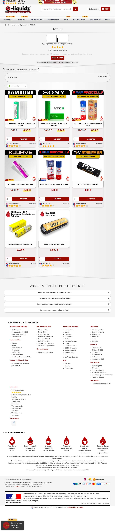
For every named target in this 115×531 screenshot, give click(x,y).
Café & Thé (15, 352)
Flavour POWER (71, 346)
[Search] (75, 9)
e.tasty (67, 332)
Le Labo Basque (70, 341)
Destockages (16, 330)
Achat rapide (16, 336)
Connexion (94, 9)
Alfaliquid (68, 336)
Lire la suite (57, 58)
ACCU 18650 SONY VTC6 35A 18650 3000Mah (54, 124)
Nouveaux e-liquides (45, 352)
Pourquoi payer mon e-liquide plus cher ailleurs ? (54, 304)
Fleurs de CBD (97, 348)
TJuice (67, 339)
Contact (94, 368)
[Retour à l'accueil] (6, 25)
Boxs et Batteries (98, 332)
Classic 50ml (42, 330)
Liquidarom (69, 330)
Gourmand (15, 350)
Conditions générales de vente (102, 375)
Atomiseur (95, 336)
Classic (14, 343)
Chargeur (95, 341)
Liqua (67, 355)
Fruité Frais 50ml (44, 334)
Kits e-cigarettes (97, 330)
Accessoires (69, 368)
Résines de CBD (97, 350)
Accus (94, 339)
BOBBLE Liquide (71, 348)
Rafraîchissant (16, 348)
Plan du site (15, 401)
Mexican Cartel (70, 350)
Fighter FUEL (69, 352)
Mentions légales (98, 377)
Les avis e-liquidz (98, 370)
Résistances (96, 334)
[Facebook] (13, 423)
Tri (5, 86)
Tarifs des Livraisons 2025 (101, 384)
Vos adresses (16, 408)
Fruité (13, 345)
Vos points (15, 415)
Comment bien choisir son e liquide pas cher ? (54, 292)
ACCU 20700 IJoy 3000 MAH (54, 244)
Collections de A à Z (18, 334)
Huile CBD (95, 357)
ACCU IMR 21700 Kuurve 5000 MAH (20, 184)
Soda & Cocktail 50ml (46, 343)
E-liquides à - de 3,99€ (19, 332)
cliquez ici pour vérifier (76, 507)
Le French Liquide (71, 357)
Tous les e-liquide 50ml (46, 346)
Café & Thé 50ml (44, 341)
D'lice (67, 343)
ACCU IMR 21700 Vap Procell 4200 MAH (54, 184)
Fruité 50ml (42, 332)
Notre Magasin (97, 366)
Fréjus (18, 486)
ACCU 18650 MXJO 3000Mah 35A (20, 244)
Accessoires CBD (98, 359)
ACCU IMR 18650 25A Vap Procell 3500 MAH (88, 124)
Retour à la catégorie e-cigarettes (22, 70)
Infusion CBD (96, 352)
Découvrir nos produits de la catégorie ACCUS (57, 62)
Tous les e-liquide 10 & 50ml (21, 357)
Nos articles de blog (18, 399)
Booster (68, 366)
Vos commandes (17, 406)
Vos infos (14, 411)
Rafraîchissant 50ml (45, 336)
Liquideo (68, 334)
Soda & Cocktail (17, 354)
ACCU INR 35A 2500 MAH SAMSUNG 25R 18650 (20, 124)
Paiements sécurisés (99, 372)
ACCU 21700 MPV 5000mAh (88, 184)
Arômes (67, 364)
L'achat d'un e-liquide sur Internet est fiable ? (55, 298)
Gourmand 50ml (44, 339)
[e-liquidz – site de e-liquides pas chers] (18, 9)
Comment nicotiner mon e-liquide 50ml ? (54, 310)
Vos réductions (16, 413)
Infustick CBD (97, 354)
